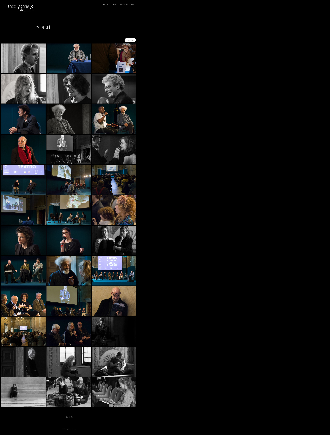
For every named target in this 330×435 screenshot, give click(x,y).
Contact (132, 4)
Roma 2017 (130, 40)
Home (103, 4)
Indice (109, 4)
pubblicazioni (123, 4)
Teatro (115, 4)
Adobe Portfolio (71, 429)
